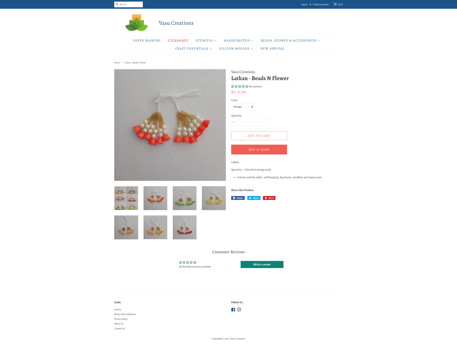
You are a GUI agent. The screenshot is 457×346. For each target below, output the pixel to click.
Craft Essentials (192, 48)
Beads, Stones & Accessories (289, 40)
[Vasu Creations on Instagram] (239, 310)
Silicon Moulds (235, 48)
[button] (239, 86)
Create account (321, 4)
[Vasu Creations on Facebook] (233, 310)
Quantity (236, 116)
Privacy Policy (121, 319)
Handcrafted (237, 40)
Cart (340, 4)
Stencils (205, 40)
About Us (118, 323)
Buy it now (259, 149)
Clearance (178, 40)
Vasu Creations (176, 22)
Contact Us (119, 328)
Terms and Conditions (125, 314)
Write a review (262, 264)
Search (117, 309)
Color (234, 100)
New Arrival (272, 48)
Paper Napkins (147, 40)
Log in (304, 4)
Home (117, 62)
